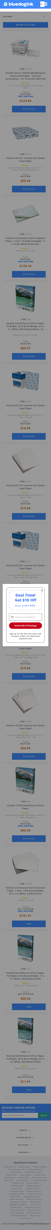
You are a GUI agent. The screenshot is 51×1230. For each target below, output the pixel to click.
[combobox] (42, 4)
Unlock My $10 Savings (25, 625)
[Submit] (40, 4)
